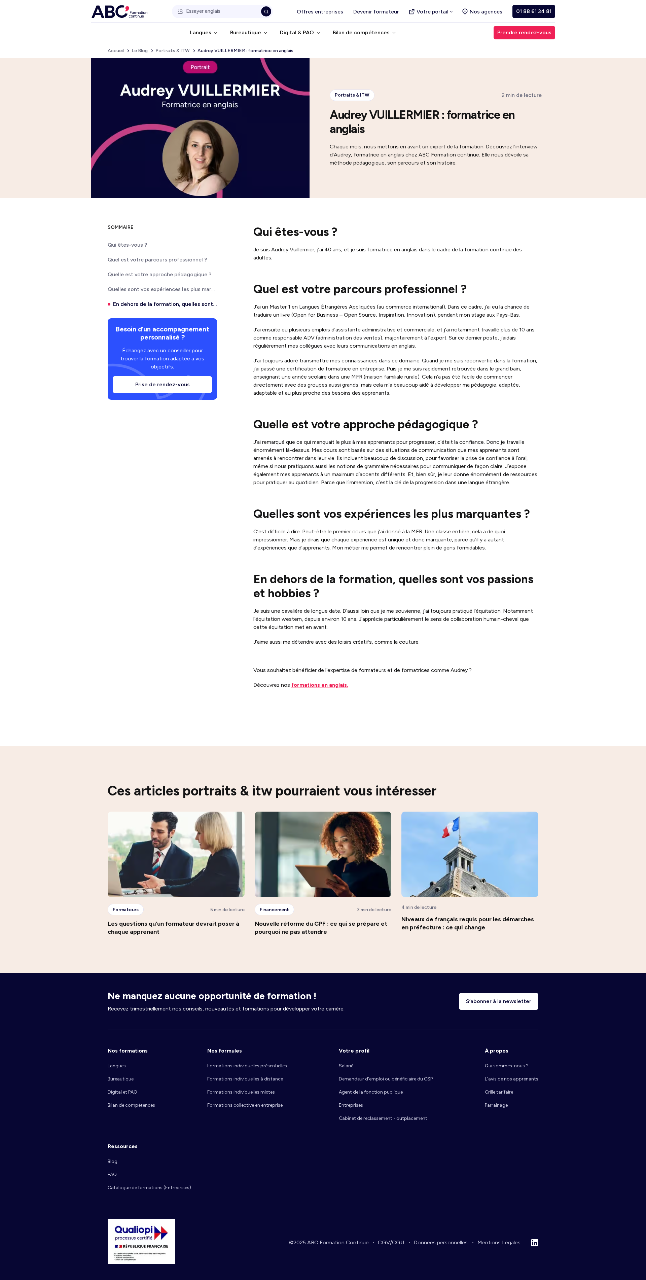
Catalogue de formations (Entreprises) (149, 1187)
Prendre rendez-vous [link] (524, 32)
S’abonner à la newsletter (498, 1001)
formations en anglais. (319, 685)
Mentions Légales (499, 1242)
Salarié (346, 1066)
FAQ (112, 1174)
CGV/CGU (391, 1242)
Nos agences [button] (486, 11)
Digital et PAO (122, 1092)
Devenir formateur (376, 11)
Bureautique (121, 1079)
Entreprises (351, 1105)
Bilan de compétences (131, 1105)
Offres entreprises (320, 11)
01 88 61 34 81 (533, 11)
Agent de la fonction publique (371, 1092)
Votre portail (432, 11)
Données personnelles (441, 1242)
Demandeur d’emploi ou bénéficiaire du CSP (386, 1079)
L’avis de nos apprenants (511, 1079)
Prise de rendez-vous (162, 384)
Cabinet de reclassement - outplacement (383, 1118)
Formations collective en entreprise (245, 1105)
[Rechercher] (266, 11)
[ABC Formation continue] (119, 11)
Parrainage (496, 1105)
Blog (112, 1161)
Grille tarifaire (499, 1092)
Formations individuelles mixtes (241, 1092)
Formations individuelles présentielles (247, 1066)
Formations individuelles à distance (245, 1079)
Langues (117, 1066)
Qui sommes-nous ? (507, 1066)
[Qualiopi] (141, 1262)
